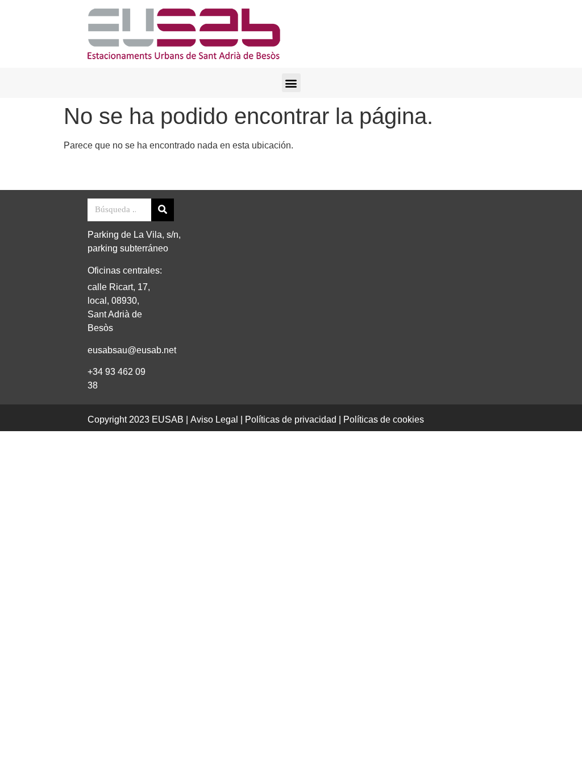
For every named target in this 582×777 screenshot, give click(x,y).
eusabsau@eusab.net (132, 350)
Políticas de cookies (383, 419)
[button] (291, 82)
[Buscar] (162, 210)
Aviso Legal (214, 419)
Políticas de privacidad (290, 419)
